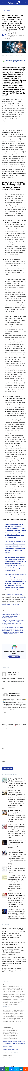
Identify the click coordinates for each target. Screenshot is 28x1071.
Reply (3, 688)
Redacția (9, 33)
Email (3, 755)
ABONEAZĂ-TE (14, 656)
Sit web (3, 761)
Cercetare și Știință (6, 10)
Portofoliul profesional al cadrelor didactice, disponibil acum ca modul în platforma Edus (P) (13, 970)
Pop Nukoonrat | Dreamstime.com (13, 594)
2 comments (11, 36)
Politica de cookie (7, 1046)
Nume (3, 748)
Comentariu (5, 728)
